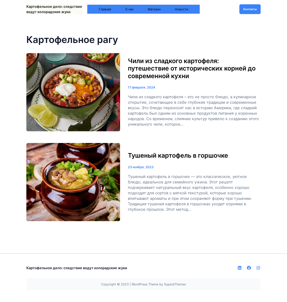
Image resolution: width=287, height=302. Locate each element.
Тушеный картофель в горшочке (178, 155)
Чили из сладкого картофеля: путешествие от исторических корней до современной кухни (192, 68)
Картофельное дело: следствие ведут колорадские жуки (76, 268)
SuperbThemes (175, 284)
